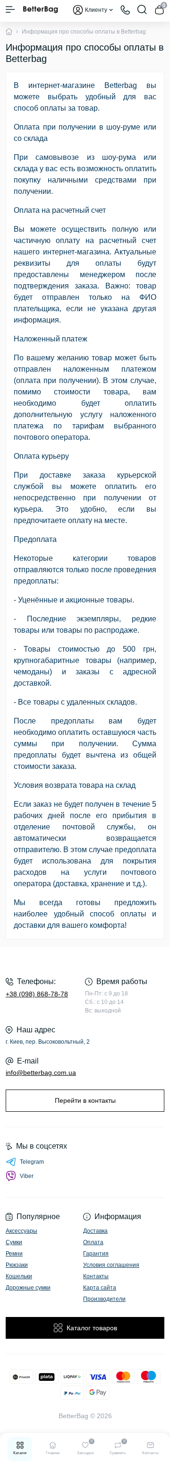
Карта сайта (99, 1287)
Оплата (93, 1242)
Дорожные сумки (28, 1287)
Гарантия (96, 1253)
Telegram (32, 1162)
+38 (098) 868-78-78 (37, 994)
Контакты (96, 1276)
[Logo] (40, 9)
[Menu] (10, 9)
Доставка (95, 1231)
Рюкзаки (17, 1265)
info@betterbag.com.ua (41, 1072)
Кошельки (19, 1276)
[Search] (142, 9)
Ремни (14, 1253)
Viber (27, 1176)
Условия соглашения (111, 1265)
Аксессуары (21, 1231)
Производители (104, 1299)
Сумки (14, 1242)
